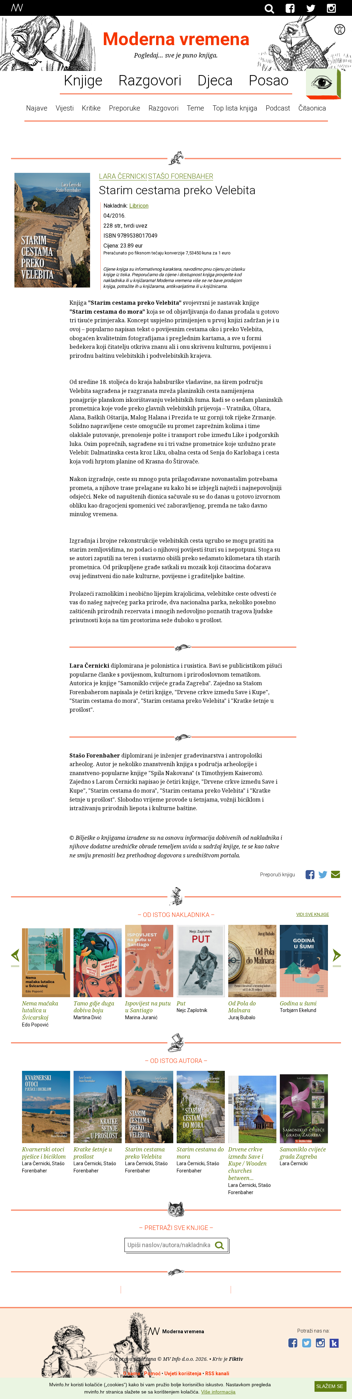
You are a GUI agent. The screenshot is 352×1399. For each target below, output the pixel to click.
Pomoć (152, 1373)
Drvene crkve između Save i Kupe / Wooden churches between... (249, 1170)
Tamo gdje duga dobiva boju (94, 1010)
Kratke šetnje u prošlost (95, 1159)
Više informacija (218, 1392)
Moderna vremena (176, 39)
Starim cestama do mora (200, 1159)
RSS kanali (217, 1373)
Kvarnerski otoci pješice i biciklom (44, 1159)
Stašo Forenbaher (180, 176)
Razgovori (150, 80)
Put (192, 1006)
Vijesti (65, 108)
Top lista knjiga (234, 108)
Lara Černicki (123, 176)
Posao (269, 80)
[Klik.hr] (334, 1344)
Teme (195, 108)
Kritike (91, 108)
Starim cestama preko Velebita (146, 1159)
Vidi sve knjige (312, 914)
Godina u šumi (298, 1006)
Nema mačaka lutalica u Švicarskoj (40, 1013)
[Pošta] (335, 873)
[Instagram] (331, 8)
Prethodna (15, 958)
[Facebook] (290, 8)
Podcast (278, 108)
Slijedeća (337, 958)
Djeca (215, 80)
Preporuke (124, 108)
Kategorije (322, 82)
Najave (36, 108)
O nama (131, 1373)
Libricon (138, 205)
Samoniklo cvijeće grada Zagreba (303, 1156)
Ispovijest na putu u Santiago (148, 1010)
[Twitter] (311, 8)
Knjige (83, 80)
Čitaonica (312, 108)
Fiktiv (236, 1359)
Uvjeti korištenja (182, 1373)
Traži (219, 1245)
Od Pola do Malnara (242, 1010)
